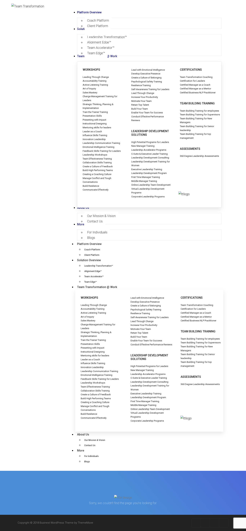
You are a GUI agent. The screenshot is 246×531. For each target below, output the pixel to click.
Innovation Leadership (94, 139)
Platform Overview (89, 244)
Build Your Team (139, 108)
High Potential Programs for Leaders (150, 142)
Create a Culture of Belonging (146, 77)
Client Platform (91, 255)
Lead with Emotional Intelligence (148, 69)
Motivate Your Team (141, 101)
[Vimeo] (214, 523)
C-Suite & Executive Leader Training (149, 153)
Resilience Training (141, 85)
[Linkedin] (223, 523)
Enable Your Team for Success (147, 112)
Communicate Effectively (95, 189)
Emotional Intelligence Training (98, 147)
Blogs (87, 461)
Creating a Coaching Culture (97, 174)
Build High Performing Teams (98, 170)
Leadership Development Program (149, 173)
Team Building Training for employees (199, 110)
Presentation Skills (92, 115)
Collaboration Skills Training (97, 162)
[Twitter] (205, 523)
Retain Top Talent (140, 104)
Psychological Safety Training (146, 81)
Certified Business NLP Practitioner (198, 92)
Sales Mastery (90, 92)
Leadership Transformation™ (98, 266)
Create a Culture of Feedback (98, 166)
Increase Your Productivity (144, 97)
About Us (83, 434)
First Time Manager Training (145, 177)
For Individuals (91, 456)
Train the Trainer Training (95, 112)
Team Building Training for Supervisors (200, 114)
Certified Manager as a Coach (195, 84)
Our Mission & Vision (94, 440)
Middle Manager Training (144, 181)
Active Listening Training (95, 84)
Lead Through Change (142, 93)
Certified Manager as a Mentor (195, 88)
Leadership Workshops (95, 154)
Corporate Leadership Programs (148, 196)
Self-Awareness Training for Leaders (150, 89)
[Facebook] (196, 523)
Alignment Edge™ (93, 271)
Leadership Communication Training (101, 143)
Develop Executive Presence (145, 73)
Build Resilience (91, 186)
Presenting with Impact (94, 119)
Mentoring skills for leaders (97, 127)
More (80, 450)
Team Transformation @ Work (97, 287)
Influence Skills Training (95, 135)
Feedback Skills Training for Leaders (102, 151)
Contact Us (89, 445)
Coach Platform (92, 249)
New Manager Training (143, 146)
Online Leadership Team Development (151, 184)
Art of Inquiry (89, 88)
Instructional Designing (95, 123)
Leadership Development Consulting (150, 157)
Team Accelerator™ (94, 276)
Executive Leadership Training (146, 169)
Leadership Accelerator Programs (148, 150)
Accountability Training (94, 80)
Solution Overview (89, 260)
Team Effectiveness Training (97, 158)
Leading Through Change (96, 77)
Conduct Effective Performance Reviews (151, 344)
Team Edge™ (90, 282)
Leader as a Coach (92, 131)
